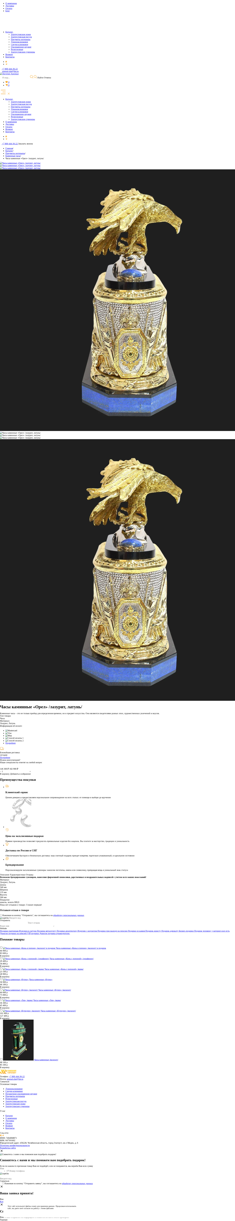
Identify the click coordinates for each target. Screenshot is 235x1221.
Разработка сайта (8, 1148)
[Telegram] (6, 64)
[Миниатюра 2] (20, 435)
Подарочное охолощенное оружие (21, 1094)
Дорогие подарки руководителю (54, 933)
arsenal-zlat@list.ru (15, 1079)
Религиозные (11, 1099)
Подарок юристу (153, 931)
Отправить (5, 920)
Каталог (9, 1115)
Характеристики (17, 875)
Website (3, 928)
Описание (4, 875)
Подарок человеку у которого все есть (212, 931)
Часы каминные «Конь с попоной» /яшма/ (64, 969)
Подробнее (10, 743)
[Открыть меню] (5, 92)
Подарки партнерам (9, 931)
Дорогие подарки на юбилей (13, 933)
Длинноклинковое (14, 1089)
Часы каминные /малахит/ (46, 1060)
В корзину (5, 774)
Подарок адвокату (170, 931)
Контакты (10, 1128)
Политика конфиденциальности (15, 1145)
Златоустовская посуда (15, 1101)
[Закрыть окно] (1, 1151)
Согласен (94, 1204)
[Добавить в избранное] (1, 948)
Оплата (8, 1123)
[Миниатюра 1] (20, 433)
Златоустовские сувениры (17, 1106)
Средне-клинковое (14, 1091)
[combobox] (4, 1171)
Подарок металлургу (47, 931)
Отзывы (29, 875)
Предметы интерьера (15, 1096)
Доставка (9, 1120)
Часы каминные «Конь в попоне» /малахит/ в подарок (81, 948)
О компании (11, 1118)
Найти (40, 77)
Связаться (4, 1081)
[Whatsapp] (6, 61)
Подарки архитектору (67, 931)
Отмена (47, 77)
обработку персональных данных (68, 915)
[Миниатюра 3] (20, 438)
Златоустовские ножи (15, 1104)
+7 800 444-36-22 (17, 1076)
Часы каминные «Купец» (40, 979)
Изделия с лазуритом (88, 931)
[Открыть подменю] (13, 99)
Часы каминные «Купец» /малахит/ (54, 990)
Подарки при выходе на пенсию (113, 931)
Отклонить (93, 1211)
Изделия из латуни (28, 931)
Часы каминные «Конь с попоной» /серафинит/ (72, 958)
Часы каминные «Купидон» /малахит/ (58, 1011)
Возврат (9, 1126)
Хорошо (3, 1220)
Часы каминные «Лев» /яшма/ (47, 1000)
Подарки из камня (136, 931)
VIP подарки (33, 933)
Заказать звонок (25, 144)
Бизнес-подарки (186, 931)
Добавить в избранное (20, 774)
